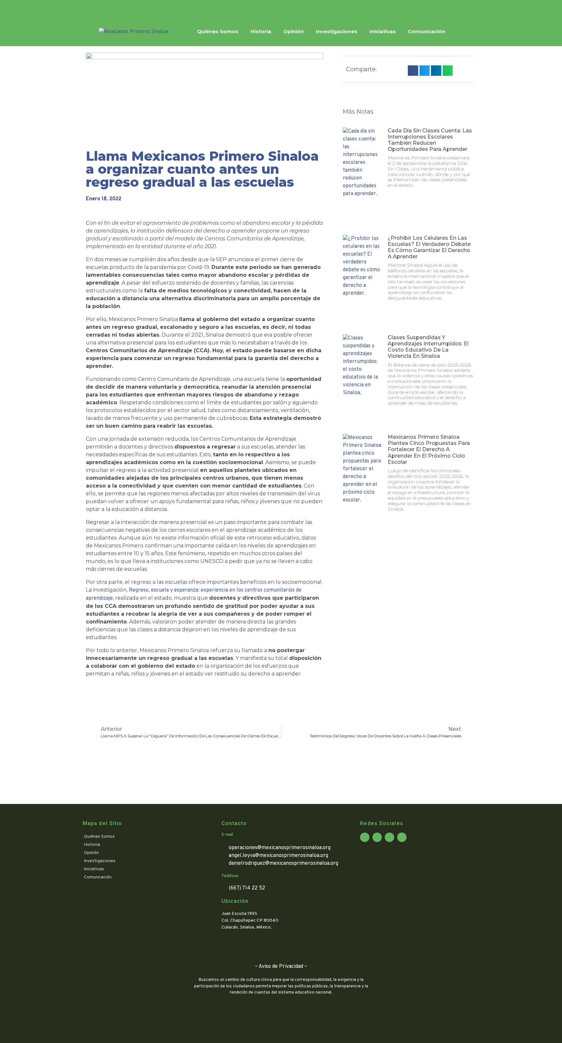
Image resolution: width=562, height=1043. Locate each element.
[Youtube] (140, 8)
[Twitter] (116, 8)
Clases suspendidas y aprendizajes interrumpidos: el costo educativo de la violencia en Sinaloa (428, 346)
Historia (260, 31)
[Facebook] (364, 837)
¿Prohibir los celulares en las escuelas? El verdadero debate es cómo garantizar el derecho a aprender (429, 247)
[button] (413, 70)
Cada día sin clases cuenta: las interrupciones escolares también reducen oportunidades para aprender (430, 140)
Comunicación (426, 31)
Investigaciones (336, 31)
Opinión (293, 31)
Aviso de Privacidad (281, 966)
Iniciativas (382, 31)
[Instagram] (128, 8)
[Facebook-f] (104, 8)
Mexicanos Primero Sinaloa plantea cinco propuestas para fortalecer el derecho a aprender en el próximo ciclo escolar (429, 449)
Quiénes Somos (217, 31)
